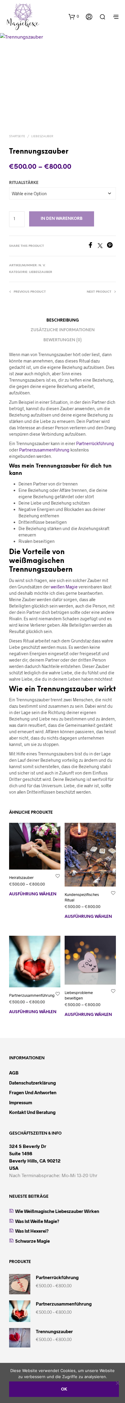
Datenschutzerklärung (32, 1082)
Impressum (20, 1102)
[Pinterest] (111, 246)
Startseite (17, 136)
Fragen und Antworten (32, 1092)
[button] (74, 16)
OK (64, 1389)
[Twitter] (102, 246)
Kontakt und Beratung (32, 1112)
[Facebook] (92, 246)
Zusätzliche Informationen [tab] (63, 330)
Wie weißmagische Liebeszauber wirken (57, 1211)
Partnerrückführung (95, 443)
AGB (14, 1072)
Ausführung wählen (32, 894)
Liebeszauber (42, 136)
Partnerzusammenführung (44, 449)
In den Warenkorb (62, 219)
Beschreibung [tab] (62, 320)
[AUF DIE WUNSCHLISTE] (57, 875)
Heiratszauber (21, 877)
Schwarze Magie (32, 1241)
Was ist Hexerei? (32, 1231)
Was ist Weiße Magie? (37, 1221)
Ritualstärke (24, 183)
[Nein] (117, 1383)
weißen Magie (64, 586)
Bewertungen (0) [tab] (62, 340)
